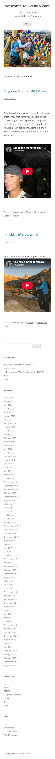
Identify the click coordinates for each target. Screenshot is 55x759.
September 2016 (11, 573)
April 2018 (8, 515)
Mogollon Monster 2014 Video (25, 91)
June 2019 (8, 467)
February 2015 (10, 625)
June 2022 (8, 419)
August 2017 (9, 540)
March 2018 (9, 518)
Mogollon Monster (34, 212)
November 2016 (11, 566)
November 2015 (11, 599)
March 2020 (9, 452)
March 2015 (9, 621)
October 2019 (10, 456)
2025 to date (9, 368)
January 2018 (9, 522)
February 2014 (10, 650)
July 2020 (8, 445)
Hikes (6, 687)
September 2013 (11, 661)
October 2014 (10, 632)
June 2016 (8, 584)
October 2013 (10, 658)
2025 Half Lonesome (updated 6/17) (20, 364)
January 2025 (9, 401)
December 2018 (11, 485)
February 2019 (10, 482)
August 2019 (9, 460)
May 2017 (8, 551)
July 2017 (8, 544)
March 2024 (9, 408)
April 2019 (8, 474)
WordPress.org (10, 735)
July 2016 (8, 581)
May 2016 (8, 588)
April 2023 (8, 412)
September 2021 (11, 423)
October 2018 (10, 493)
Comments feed (11, 731)
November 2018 (11, 489)
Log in (6, 724)
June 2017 (8, 548)
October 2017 (10, 533)
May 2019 (8, 471)
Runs (6, 702)
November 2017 (11, 529)
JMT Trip (29, 322)
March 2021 (9, 430)
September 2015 (11, 603)
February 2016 (10, 592)
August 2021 (9, 427)
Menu (27, 24)
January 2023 (9, 416)
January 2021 (9, 434)
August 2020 (9, 441)
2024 (6, 375)
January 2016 (9, 595)
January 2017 (9, 562)
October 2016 (10, 570)
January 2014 (9, 654)
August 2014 (9, 639)
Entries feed (9, 727)
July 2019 (8, 463)
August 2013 (9, 665)
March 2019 (9, 478)
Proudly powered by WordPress (17, 753)
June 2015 (8, 610)
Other (6, 698)
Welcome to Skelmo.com (27, 6)
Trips (6, 705)
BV (5, 683)
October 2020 (10, 438)
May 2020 (8, 449)
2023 (6, 379)
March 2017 (9, 555)
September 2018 (11, 496)
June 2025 (8, 397)
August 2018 (9, 500)
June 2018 (8, 507)
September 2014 (11, 636)
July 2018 (8, 504)
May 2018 (8, 511)
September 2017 (11, 537)
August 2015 (9, 606)
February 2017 (10, 559)
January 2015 (9, 628)
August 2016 (9, 577)
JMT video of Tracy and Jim (22, 235)
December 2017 (11, 526)
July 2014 (8, 643)
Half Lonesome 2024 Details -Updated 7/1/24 (24, 372)
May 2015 (8, 614)
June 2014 (8, 647)
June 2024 (8, 405)
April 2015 (8, 617)
